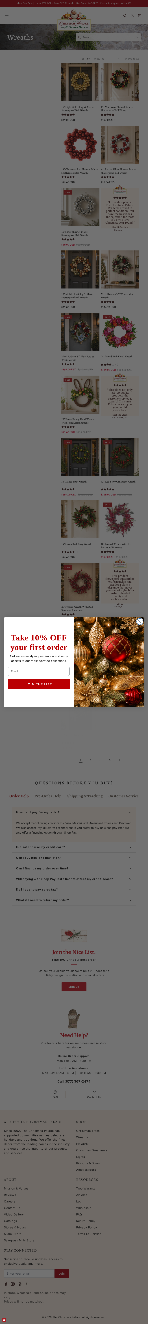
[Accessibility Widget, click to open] (4, 1320)
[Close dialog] (140, 621)
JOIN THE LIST (39, 684)
